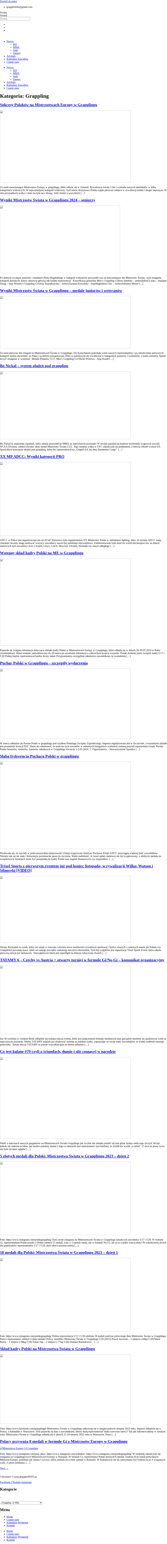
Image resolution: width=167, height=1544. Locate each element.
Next (4, 1468)
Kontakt (11, 1525)
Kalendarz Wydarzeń (17, 1522)
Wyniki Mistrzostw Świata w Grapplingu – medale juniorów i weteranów (61, 290)
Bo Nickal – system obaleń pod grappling (34, 366)
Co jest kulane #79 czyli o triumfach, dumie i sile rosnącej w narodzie (58, 1051)
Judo (15, 50)
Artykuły (11, 56)
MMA (16, 47)
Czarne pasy (13, 62)
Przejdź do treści (8, 1)
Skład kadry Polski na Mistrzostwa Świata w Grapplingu (47, 1349)
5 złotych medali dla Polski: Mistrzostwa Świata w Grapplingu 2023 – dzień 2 (64, 1156)
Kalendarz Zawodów (17, 59)
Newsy (10, 41)
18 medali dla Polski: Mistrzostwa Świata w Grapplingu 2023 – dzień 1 (59, 1252)
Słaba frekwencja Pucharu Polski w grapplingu (39, 756)
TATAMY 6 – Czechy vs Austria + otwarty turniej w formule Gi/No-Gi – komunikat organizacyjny (82, 960)
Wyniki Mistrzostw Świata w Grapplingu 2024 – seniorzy (47, 200)
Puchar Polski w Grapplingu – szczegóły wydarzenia (44, 663)
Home (10, 1516)
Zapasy (17, 53)
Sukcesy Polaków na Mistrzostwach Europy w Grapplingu (48, 105)
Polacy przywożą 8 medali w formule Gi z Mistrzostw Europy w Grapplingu (63, 1441)
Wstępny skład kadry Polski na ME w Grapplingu (41, 553)
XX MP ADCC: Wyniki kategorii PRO (32, 456)
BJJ (15, 44)
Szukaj (3, 12)
